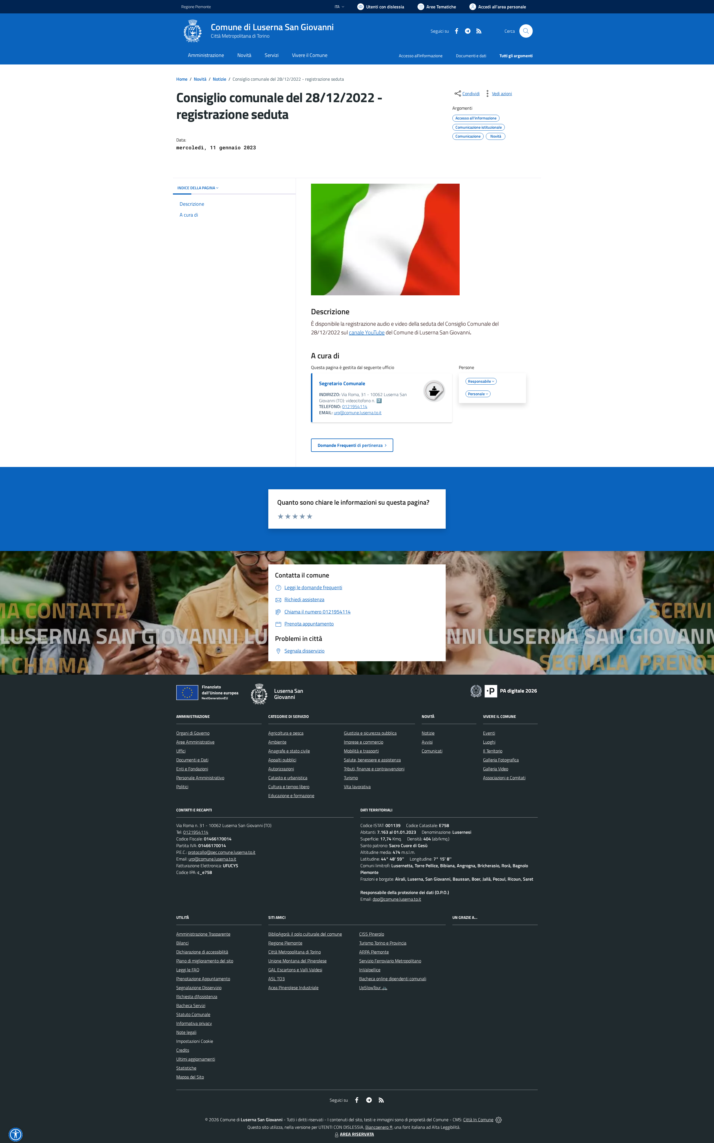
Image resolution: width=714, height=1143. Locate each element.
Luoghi (489, 742)
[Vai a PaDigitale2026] (504, 691)
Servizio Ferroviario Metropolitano (390, 960)
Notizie (219, 79)
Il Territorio (492, 750)
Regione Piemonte (196, 6)
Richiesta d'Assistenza (196, 996)
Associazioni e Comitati (504, 777)
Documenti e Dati (192, 759)
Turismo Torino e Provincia (382, 943)
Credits (182, 1050)
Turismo (351, 777)
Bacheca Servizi (190, 1005)
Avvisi (427, 742)
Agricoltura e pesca (285, 733)
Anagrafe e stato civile (289, 750)
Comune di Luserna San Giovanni (272, 27)
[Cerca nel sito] (526, 31)
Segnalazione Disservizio (198, 987)
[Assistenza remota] (498, 1119)
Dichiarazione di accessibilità (202, 951)
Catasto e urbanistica (287, 777)
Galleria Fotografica (501, 759)
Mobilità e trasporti (361, 750)
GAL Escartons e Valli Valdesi (295, 969)
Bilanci (182, 943)
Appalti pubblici (282, 759)
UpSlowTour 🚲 (373, 987)
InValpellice (369, 969)
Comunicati (432, 750)
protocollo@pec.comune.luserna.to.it (221, 852)
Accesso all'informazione (421, 55)
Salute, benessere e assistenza (372, 759)
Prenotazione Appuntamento (203, 978)
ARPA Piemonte (374, 951)
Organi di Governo (192, 733)
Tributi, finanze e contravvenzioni (374, 768)
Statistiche (186, 1068)
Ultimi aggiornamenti (195, 1059)
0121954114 (354, 406)
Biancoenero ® (378, 1127)
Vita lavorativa (357, 786)
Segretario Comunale (342, 383)
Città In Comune (478, 1119)
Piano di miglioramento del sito (204, 960)
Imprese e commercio (363, 742)
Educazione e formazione (291, 795)
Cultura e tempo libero (288, 786)
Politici (182, 786)
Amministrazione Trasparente (203, 934)
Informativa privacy (194, 1023)
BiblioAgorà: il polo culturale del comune (305, 934)
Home (181, 79)
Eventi (489, 733)
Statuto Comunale (193, 1014)
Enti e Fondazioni (192, 768)
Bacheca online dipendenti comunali (392, 978)
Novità (200, 79)
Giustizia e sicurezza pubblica (370, 733)
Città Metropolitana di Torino (240, 36)
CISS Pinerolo (371, 934)
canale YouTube (367, 332)
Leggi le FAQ (187, 969)
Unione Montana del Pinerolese (297, 960)
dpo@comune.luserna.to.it (397, 899)
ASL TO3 (276, 978)
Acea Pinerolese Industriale (293, 987)
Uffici (180, 750)
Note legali (186, 1032)
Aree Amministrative (195, 742)
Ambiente (277, 742)
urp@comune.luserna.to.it (358, 412)
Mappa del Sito (190, 1076)
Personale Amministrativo (200, 777)
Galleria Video (495, 768)
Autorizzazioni (281, 768)
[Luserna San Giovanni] (192, 31)
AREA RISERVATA (357, 1134)
